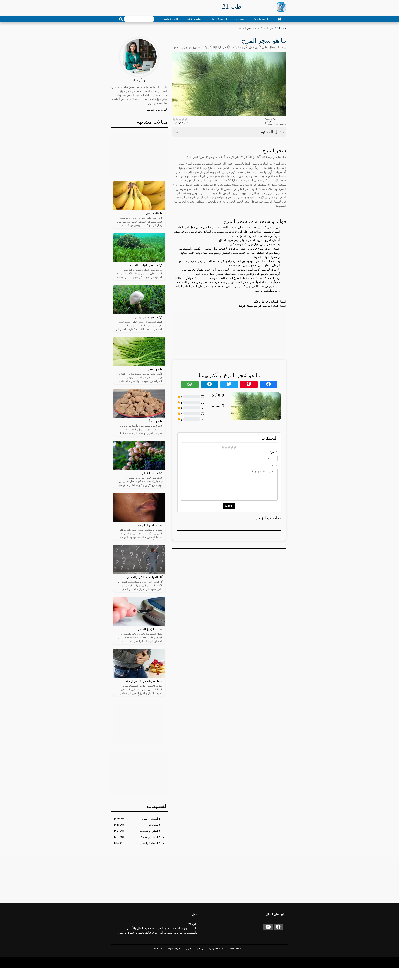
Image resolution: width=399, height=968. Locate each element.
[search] (121, 19)
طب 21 (281, 28)
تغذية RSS (158, 948)
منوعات (240, 19)
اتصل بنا (188, 948)
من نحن (200, 948)
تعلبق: (274, 465)
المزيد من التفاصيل (157, 109)
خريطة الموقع (174, 948)
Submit (229, 506)
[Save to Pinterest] (249, 384)
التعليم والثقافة (194, 19)
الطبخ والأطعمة (219, 19)
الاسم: (274, 452)
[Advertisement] (229, 333)
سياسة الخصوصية (217, 948)
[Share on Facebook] (268, 384)
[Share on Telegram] (209, 384)
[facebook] (278, 927)
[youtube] (268, 927)
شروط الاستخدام (238, 948)
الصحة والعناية (261, 19)
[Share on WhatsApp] (190, 384)
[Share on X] (229, 384)
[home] (279, 19)
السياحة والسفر (170, 19)
